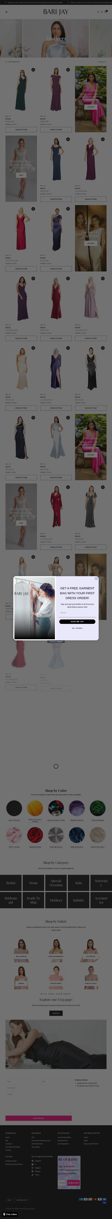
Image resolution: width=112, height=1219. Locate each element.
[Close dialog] (96, 578)
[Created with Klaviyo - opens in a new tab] (56, 641)
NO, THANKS (77, 628)
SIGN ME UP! (77, 622)
